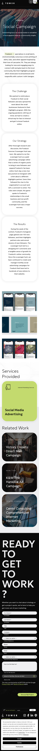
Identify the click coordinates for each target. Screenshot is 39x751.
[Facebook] (28, 715)
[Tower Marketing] (8, 4)
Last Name (6, 622)
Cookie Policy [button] (21, 732)
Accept (19, 738)
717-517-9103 (6, 718)
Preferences (19, 746)
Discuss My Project (27, 695)
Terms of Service (18, 684)
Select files (34, 676)
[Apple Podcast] (36, 715)
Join (32, 710)
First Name (6, 615)
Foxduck (8, 54)
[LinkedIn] (32, 715)
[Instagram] (24, 715)
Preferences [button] (26, 734)
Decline (19, 742)
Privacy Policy (6, 684)
